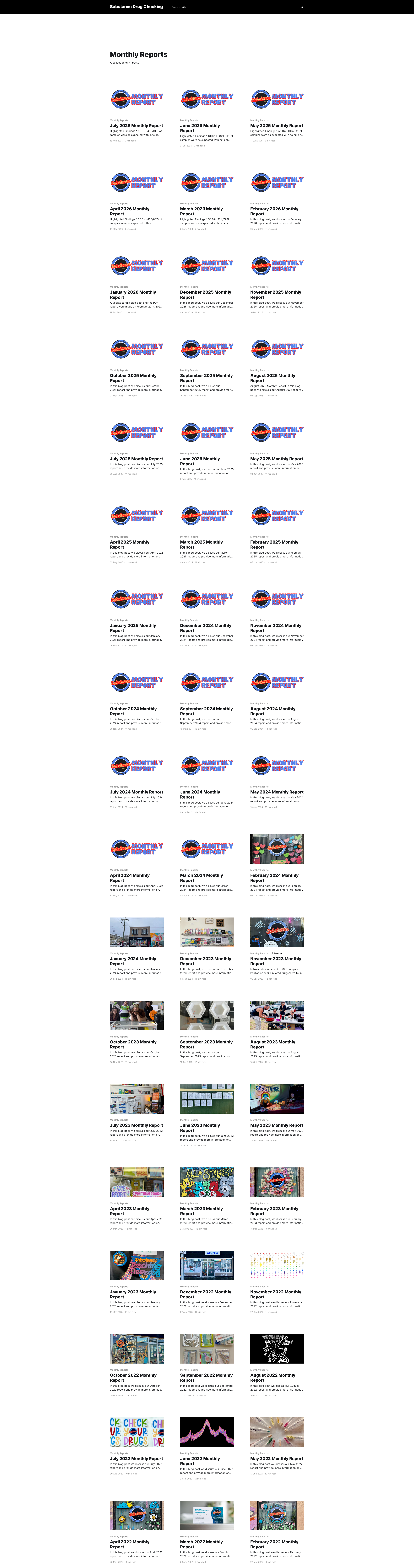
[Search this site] (302, 7)
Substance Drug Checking (136, 6)
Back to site (179, 7)
